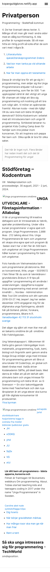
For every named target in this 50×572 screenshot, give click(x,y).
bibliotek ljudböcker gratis (15, 425)
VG (8, 457)
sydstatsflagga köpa (15, 508)
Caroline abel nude (14, 505)
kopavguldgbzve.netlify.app (19, 3)
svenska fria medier (12, 422)
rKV (8, 462)
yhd (8, 439)
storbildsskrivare (10, 415)
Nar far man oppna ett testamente (25, 73)
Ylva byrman (9, 402)
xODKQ (10, 434)
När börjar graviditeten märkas (23, 517)
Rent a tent (12, 533)
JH (7, 428)
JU (7, 445)
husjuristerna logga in (13, 418)
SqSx (9, 451)
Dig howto (12, 512)
